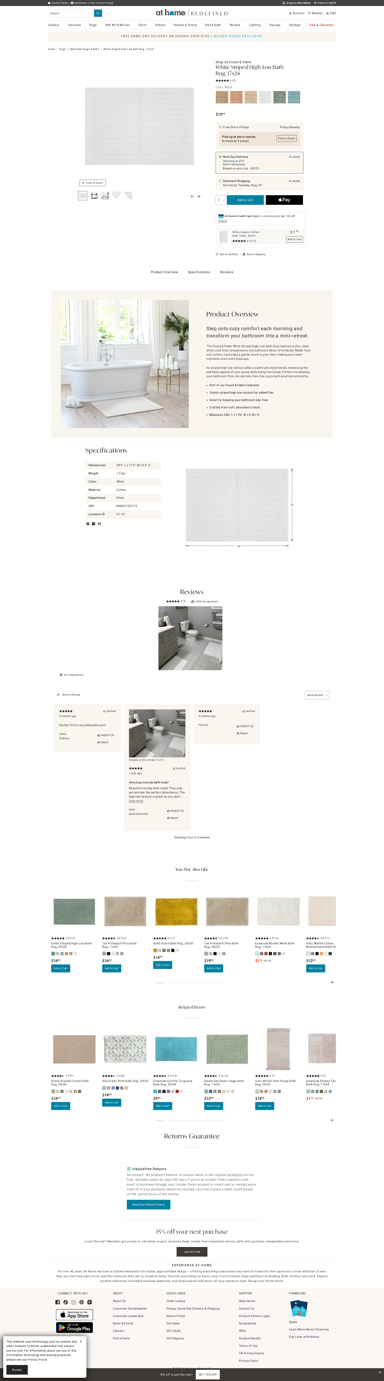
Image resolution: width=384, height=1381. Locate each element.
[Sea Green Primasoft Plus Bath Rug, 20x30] (211, 954)
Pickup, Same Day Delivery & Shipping (193, 1308)
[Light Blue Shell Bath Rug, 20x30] (113, 1088)
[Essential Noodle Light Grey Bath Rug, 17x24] (279, 954)
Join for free (192, 1251)
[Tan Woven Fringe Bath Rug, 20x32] (262, 1091)
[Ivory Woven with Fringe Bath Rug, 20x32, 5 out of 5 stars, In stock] (278, 1049)
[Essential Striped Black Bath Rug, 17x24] (321, 1091)
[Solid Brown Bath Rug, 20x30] (168, 950)
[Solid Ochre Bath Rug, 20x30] (155, 950)
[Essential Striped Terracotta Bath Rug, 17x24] (308, 1091)
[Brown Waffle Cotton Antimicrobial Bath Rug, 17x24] (313, 954)
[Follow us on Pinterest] (82, 1302)
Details (222, 221)
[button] (192, 12)
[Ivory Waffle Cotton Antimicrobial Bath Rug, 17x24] (308, 954)
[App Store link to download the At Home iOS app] (74, 1314)
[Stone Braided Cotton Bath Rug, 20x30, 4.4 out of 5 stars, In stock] (74, 1049)
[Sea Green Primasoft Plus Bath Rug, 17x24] (117, 954)
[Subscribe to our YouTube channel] (90, 1302)
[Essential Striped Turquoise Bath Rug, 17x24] (330, 1091)
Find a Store (121, 1338)
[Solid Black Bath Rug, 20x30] (173, 950)
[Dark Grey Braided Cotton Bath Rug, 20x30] (80, 1091)
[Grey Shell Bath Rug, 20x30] (122, 1088)
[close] (80, 1342)
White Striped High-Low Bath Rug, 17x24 (250, 70)
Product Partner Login (254, 1316)
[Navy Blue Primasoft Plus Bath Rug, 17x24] (109, 954)
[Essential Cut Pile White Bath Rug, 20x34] (173, 1091)
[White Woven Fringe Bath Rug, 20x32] (270, 1091)
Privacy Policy (248, 1360)
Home (51, 49)
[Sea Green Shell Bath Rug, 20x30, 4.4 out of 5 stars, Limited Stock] (125, 1049)
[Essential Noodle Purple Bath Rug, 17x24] (262, 954)
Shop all (233, 62)
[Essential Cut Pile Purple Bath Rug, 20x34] (168, 1091)
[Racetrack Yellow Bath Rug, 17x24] (224, 1091)
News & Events (123, 1323)
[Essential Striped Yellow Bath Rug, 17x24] (326, 1091)
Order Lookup (176, 1301)
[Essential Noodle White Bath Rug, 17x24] (257, 954)
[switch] (227, 254)
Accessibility (248, 1323)
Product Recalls (250, 1338)
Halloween (80, 3)
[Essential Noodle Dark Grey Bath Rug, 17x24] (275, 954)
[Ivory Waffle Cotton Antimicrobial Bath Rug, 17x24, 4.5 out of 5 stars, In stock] (329, 912)
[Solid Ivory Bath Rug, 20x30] (160, 950)
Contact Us (246, 1308)
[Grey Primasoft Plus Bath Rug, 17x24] (122, 954)
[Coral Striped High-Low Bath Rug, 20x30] (71, 954)
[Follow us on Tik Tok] (66, 1302)
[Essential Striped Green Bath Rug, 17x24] (317, 1091)
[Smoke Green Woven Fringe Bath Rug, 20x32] (279, 1091)
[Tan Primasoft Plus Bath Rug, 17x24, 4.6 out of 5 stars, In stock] (125, 912)
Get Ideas (173, 1323)
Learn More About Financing (309, 1329)
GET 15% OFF (208, 1374)
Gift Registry (175, 1338)
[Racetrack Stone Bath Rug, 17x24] (215, 1091)
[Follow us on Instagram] (74, 1302)
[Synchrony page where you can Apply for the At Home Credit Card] (298, 1307)
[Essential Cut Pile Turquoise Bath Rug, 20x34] (155, 1091)
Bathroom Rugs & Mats (84, 49)
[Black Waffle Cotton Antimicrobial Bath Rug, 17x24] (317, 954)
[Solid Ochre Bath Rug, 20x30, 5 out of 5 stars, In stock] (176, 912)
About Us (119, 1301)
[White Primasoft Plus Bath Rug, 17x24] (113, 954)
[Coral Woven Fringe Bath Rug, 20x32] (266, 1091)
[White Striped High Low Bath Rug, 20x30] (75, 954)
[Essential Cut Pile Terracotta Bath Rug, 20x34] (177, 1091)
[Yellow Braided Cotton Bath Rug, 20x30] (58, 1091)
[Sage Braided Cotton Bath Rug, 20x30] (75, 1091)
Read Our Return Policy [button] (149, 1204)
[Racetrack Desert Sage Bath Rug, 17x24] (206, 1091)
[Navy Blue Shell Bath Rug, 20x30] (117, 1088)
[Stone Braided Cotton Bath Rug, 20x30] (53, 1091)
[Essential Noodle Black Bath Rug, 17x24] (270, 954)
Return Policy (176, 1316)
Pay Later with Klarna (304, 1336)
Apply (293, 1322)
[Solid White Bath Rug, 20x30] (177, 950)
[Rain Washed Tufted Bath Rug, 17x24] (211, 1091)
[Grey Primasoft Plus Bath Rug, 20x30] (224, 954)
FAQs (242, 1330)
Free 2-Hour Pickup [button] (101, 3)
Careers (118, 1330)
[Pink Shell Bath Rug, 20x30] (109, 1088)
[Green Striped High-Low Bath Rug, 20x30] (53, 954)
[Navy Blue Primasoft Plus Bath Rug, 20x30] (215, 954)
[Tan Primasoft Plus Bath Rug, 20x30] (206, 954)
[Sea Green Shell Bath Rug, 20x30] (104, 1088)
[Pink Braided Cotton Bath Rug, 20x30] (71, 1091)
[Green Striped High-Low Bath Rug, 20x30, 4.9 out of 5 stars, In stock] (74, 912)
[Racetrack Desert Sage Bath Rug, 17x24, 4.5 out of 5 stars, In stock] (227, 1049)
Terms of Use (248, 1345)
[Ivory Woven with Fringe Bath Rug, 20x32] (257, 1091)
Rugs (63, 49)
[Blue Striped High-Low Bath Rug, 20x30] (62, 954)
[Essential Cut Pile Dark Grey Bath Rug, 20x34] (160, 1091)
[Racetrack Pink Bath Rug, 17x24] (233, 1091)
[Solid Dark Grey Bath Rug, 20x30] (164, 950)
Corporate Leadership (128, 1316)
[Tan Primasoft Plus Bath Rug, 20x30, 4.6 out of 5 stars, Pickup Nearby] (227, 912)
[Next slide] (332, 982)
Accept (17, 1369)
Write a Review (71, 694)
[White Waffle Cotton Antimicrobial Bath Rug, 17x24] (326, 954)
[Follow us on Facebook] (58, 1302)
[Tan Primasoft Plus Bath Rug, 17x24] (104, 954)
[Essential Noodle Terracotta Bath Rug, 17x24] (266, 954)
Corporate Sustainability (130, 1308)
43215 (254, 168)
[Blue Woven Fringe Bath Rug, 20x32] (275, 1091)
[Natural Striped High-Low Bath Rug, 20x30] (58, 954)
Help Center (247, 1301)
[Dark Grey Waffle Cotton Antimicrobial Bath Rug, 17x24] (330, 954)
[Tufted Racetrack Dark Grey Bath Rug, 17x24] (219, 1091)
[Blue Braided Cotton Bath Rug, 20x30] (62, 1091)
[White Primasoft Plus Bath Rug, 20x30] (219, 954)
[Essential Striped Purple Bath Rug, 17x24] (313, 1091)
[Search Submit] (98, 13)
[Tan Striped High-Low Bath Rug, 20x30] (66, 954)
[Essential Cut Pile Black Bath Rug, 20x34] (164, 1091)
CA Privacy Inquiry (251, 1353)
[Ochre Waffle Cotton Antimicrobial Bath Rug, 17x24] (321, 954)
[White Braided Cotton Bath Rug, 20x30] (66, 1091)
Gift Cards (174, 1330)
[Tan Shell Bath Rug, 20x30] (126, 1088)
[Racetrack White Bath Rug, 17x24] (228, 1091)
